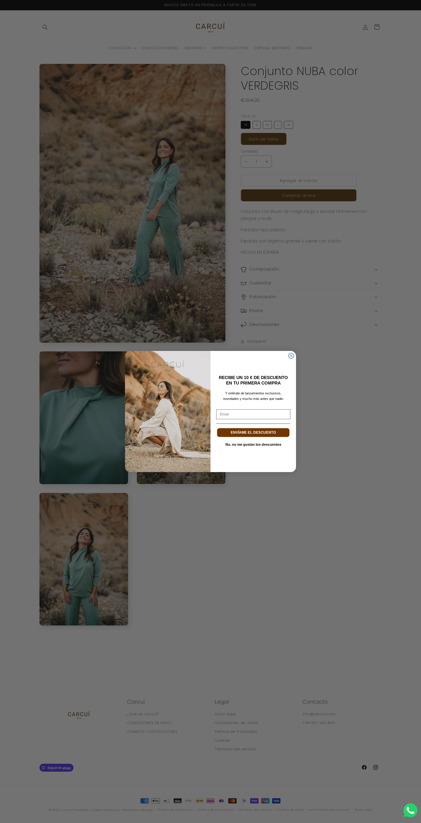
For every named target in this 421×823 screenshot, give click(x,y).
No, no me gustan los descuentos (253, 444)
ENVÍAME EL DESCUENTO (253, 432)
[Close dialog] (291, 355)
